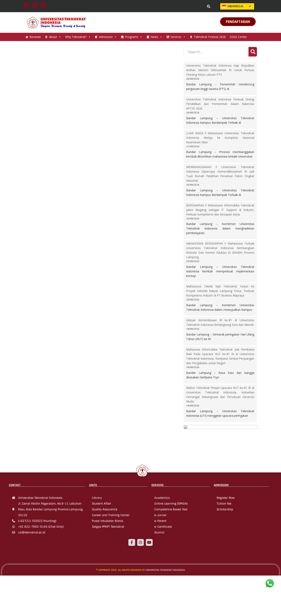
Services (176, 37)
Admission (106, 37)
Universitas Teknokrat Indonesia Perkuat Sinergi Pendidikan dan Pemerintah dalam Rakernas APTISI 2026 (220, 103)
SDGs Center (238, 37)
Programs (131, 37)
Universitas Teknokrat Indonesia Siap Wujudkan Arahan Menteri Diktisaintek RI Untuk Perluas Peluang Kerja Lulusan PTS (220, 70)
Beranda (35, 37)
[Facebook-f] (131, 542)
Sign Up (198, 6)
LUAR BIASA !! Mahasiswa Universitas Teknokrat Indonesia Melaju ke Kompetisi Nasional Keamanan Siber (220, 137)
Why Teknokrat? (76, 37)
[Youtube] (149, 542)
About (53, 37)
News (154, 37)
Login (181, 6)
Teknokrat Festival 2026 (210, 37)
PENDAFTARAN (238, 21)
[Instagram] (140, 542)
